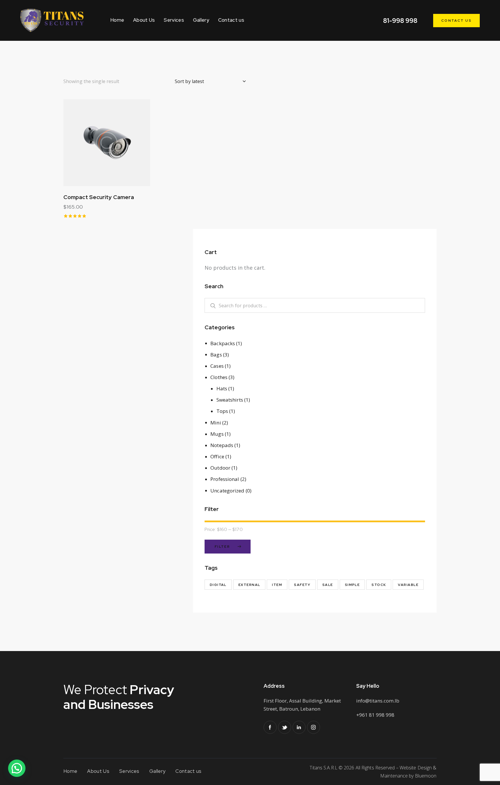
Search (210, 305)
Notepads (221, 445)
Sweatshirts (229, 399)
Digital (218, 584)
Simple (352, 584)
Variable (408, 584)
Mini (215, 422)
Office (217, 456)
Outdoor (220, 467)
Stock (379, 584)
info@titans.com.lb (377, 700)
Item (277, 584)
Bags (216, 354)
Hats (221, 388)
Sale (327, 584)
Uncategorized (227, 490)
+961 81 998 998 (375, 715)
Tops (222, 411)
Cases (217, 366)
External (249, 584)
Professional (224, 479)
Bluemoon (426, 776)
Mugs (216, 434)
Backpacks (222, 343)
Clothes (218, 377)
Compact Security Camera (98, 197)
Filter (222, 546)
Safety (302, 584)
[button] (91, 143)
